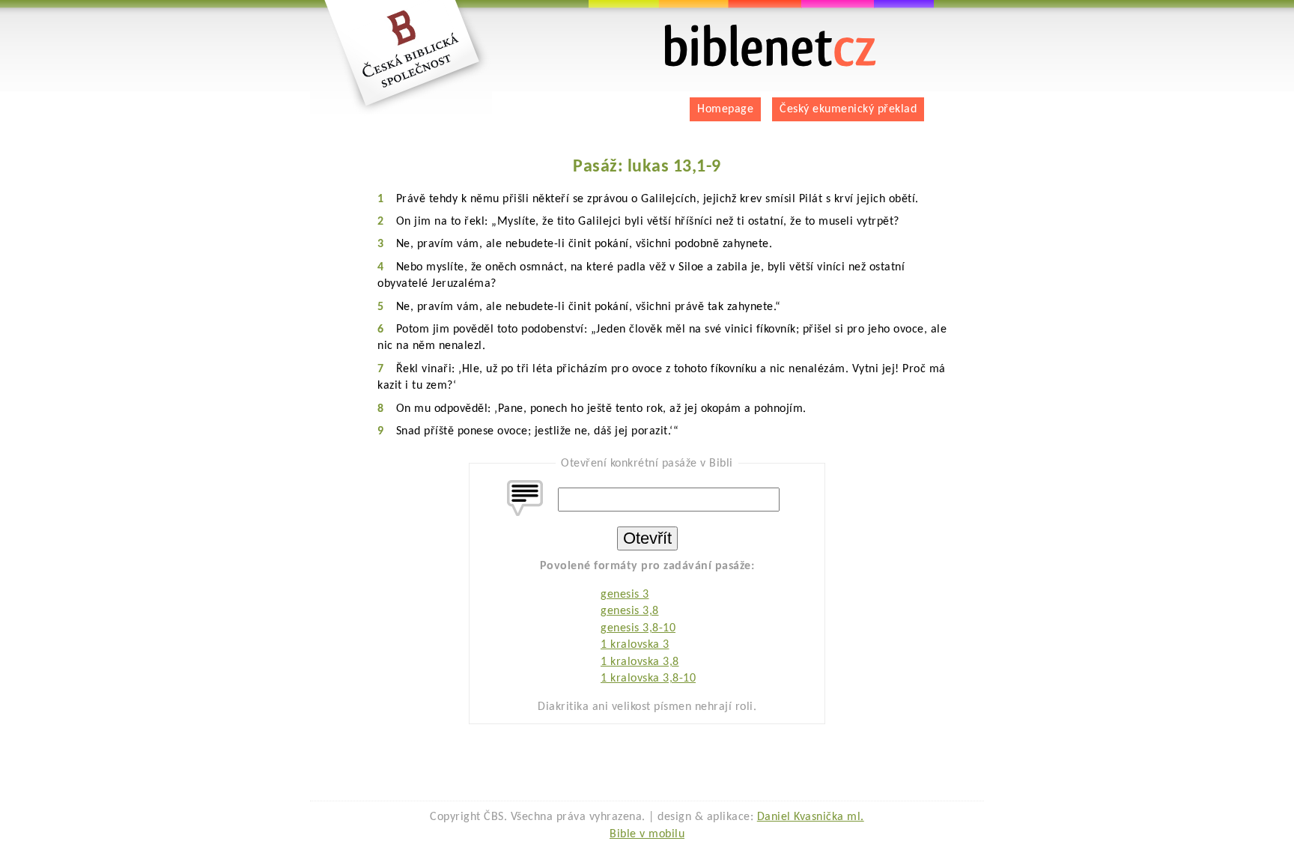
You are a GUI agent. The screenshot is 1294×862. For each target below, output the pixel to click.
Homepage (725, 109)
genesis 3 (625, 595)
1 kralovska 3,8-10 (648, 679)
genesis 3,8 (630, 611)
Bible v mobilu (647, 834)
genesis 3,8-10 (638, 628)
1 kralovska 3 (635, 645)
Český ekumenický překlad (848, 109)
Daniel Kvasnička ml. (810, 817)
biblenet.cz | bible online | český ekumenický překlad (752, 30)
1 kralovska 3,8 (640, 662)
